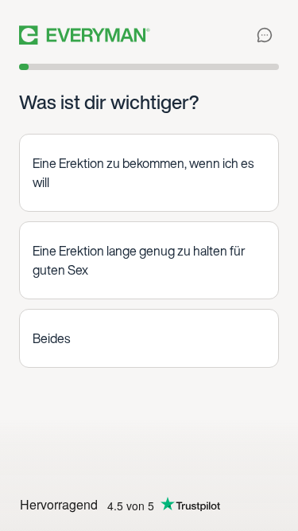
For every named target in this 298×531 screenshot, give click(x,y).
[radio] (149, 173)
